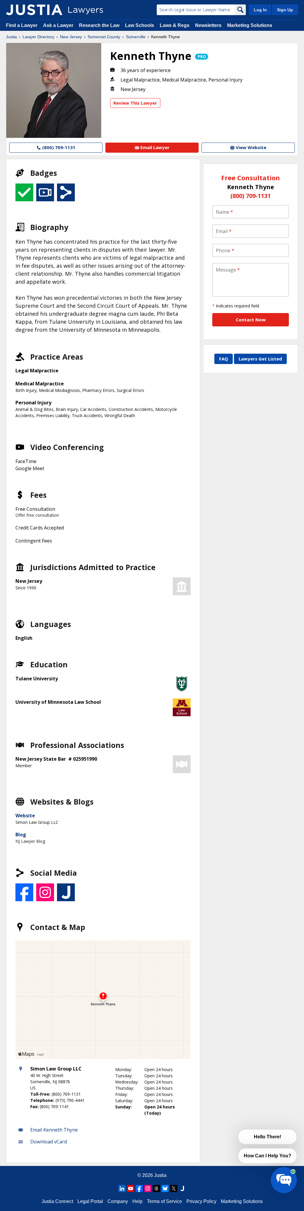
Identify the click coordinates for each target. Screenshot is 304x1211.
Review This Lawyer (135, 103)
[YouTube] (130, 1188)
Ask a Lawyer (59, 25)
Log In (260, 9)
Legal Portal (90, 1201)
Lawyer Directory (38, 36)
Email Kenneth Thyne (54, 1130)
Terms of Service (164, 1201)
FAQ (223, 359)
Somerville (135, 36)
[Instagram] (147, 1188)
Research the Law (99, 25)
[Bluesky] (165, 1188)
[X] (173, 1188)
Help (137, 1201)
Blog (20, 834)
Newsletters (208, 25)
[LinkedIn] (122, 1188)
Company (117, 1201)
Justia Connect (57, 1201)
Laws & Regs (174, 25)
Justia (11, 36)
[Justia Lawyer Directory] (34, 9)
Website (25, 815)
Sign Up (285, 9)
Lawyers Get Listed (260, 359)
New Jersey (71, 36)
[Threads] (156, 1188)
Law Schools (139, 25)
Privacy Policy (201, 1201)
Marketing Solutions (249, 25)
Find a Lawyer (21, 25)
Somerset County (104, 36)
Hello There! (267, 1136)
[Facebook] (139, 1188)
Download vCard (48, 1141)
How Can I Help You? (267, 1155)
